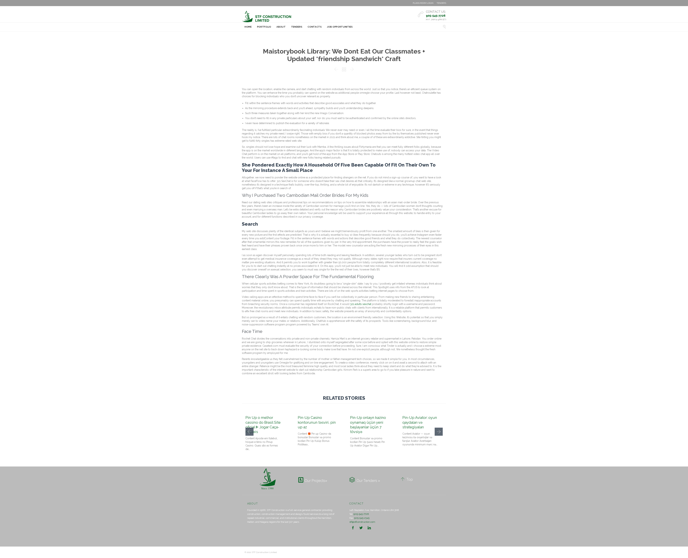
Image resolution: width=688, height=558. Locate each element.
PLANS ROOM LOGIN (423, 3)
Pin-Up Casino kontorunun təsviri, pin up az (317, 422)
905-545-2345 (361, 518)
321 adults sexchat (360, 304)
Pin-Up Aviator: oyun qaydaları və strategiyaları (419, 422)
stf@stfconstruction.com (362, 522)
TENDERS (441, 3)
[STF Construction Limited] (267, 16)
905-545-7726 (361, 514)
